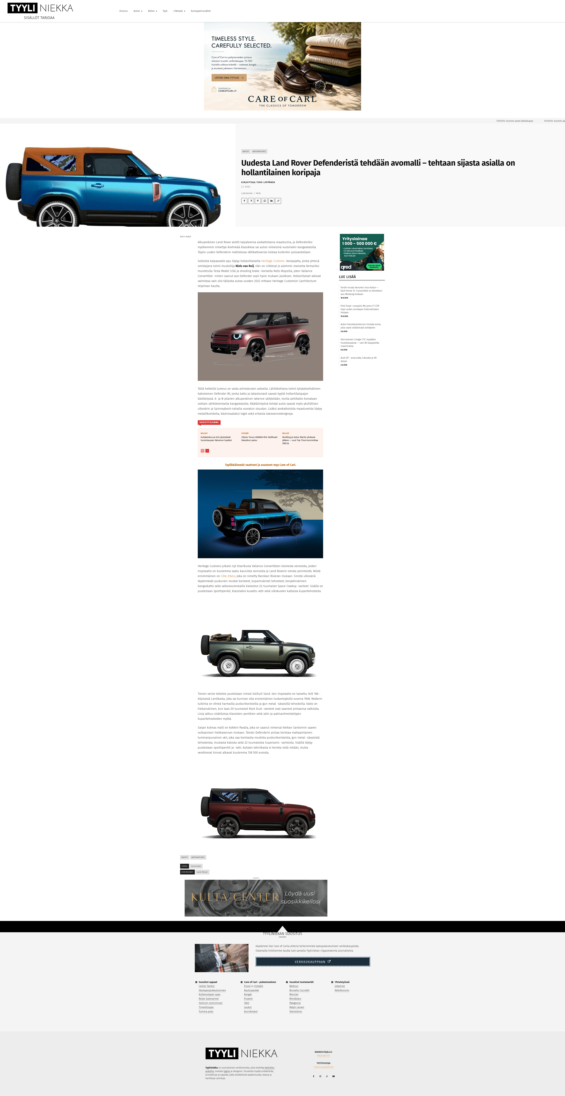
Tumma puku (206, 1011)
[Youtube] (333, 1076)
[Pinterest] (258, 201)
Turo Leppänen (265, 182)
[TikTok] (326, 1076)
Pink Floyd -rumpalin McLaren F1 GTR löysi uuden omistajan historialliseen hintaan (360, 309)
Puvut (247, 986)
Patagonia (295, 1003)
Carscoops (196, 866)
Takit (246, 1003)
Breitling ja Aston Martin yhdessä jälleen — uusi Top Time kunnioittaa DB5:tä (300, 440)
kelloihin (269, 1067)
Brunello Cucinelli (299, 990)
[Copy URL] (278, 201)
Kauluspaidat (251, 990)
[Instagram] (320, 1076)
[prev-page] (202, 451)
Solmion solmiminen (210, 1003)
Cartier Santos (207, 986)
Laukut (248, 1007)
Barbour (293, 986)
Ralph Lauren (296, 1007)
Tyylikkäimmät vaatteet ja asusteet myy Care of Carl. (260, 465)
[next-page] (207, 451)
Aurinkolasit (251, 1011)
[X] (251, 201)
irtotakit (258, 986)
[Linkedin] (271, 201)
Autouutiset (259, 151)
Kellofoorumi (342, 990)
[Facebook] (244, 201)
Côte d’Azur (228, 576)
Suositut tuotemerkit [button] (301, 982)
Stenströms (295, 1011)
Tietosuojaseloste (324, 1066)
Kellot (204, 433)
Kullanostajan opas (209, 994)
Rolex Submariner (209, 998)
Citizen (245, 433)
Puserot (248, 998)
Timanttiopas (206, 1007)
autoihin (209, 1071)
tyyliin (227, 1071)
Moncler (293, 994)
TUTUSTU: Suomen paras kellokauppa (483, 121)
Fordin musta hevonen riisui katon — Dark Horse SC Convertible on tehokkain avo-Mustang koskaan (361, 291)
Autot (246, 151)
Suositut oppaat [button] (208, 982)
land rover (202, 872)
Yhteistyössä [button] (342, 982)
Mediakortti (323, 1055)
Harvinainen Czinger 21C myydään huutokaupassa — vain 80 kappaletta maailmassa (360, 342)
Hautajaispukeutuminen (212, 990)
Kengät (248, 994)
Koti (182, 236)
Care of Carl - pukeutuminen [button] (260, 982)
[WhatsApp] (264, 201)
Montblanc (295, 998)
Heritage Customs (272, 261)
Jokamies (340, 986)
